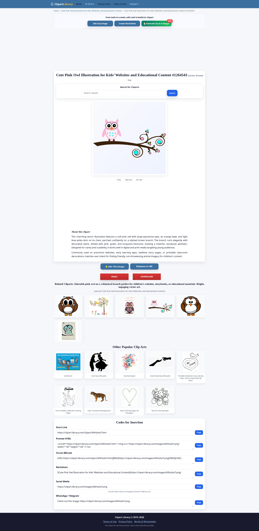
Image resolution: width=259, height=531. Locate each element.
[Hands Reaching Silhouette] (160, 362)
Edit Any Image (100, 23)
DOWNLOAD (147, 276)
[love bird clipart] (129, 362)
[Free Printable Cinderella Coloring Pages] (68, 396)
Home (78, 4)
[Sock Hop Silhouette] (99, 362)
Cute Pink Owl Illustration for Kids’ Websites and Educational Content (91, 10)
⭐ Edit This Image (114, 266)
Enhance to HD (144, 266)
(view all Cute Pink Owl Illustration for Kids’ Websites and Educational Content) (129, 291)
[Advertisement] (129, 49)
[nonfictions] (68, 362)
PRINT (114, 276)
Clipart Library (122, 517)
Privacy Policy (104, 4)
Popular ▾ (134, 4)
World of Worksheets (145, 521)
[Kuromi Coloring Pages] (160, 396)
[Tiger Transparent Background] (99, 396)
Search (172, 93)
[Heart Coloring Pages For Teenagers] (129, 396)
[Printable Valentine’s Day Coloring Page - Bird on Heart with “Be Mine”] (191, 362)
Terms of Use (120, 4)
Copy (199, 433)
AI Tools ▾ (89, 4)
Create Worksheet (127, 23)
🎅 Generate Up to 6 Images (157, 23)
